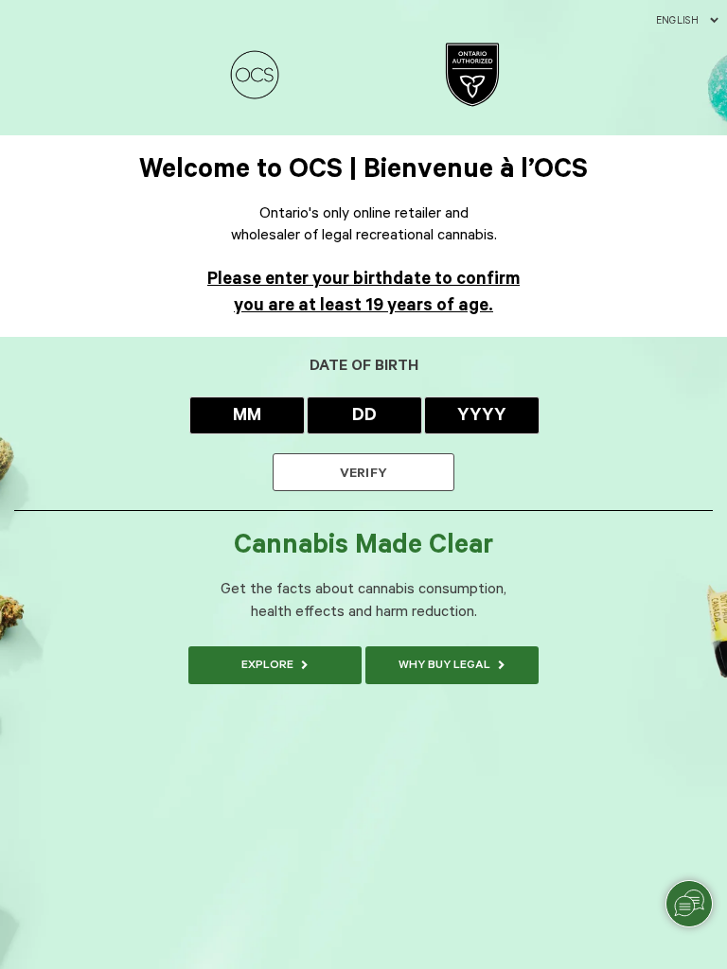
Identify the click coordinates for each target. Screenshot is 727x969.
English (677, 20)
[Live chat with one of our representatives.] (689, 903)
